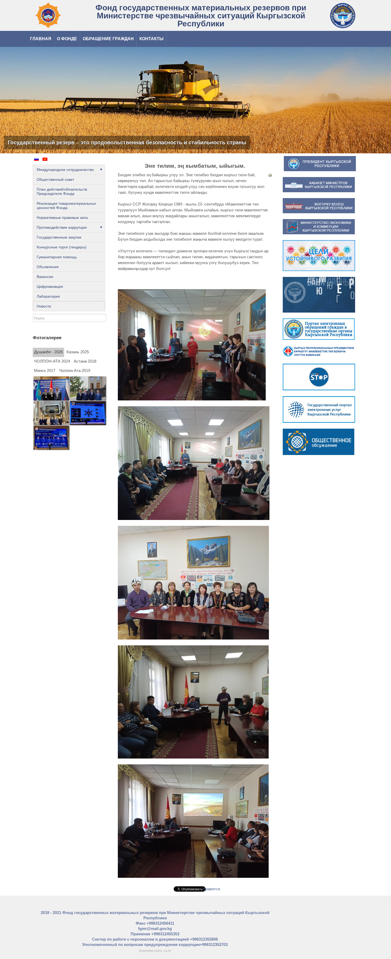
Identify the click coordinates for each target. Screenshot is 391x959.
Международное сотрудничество (65, 169)
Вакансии (45, 276)
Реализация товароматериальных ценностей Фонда (66, 205)
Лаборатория (48, 296)
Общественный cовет (55, 179)
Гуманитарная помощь (57, 257)
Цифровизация (50, 286)
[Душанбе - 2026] (51, 388)
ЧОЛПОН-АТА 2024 (52, 361)
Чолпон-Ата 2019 (74, 370)
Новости (44, 306)
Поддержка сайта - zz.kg (155, 950)
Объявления (48, 267)
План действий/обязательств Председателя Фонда (62, 191)
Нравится (211, 889)
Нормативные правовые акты (62, 217)
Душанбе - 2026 (48, 352)
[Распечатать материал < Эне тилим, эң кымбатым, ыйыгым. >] (270, 175)
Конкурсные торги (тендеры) (61, 247)
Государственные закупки (59, 237)
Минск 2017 (44, 370)
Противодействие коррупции (62, 227)
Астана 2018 (85, 361)
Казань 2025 (77, 352)
